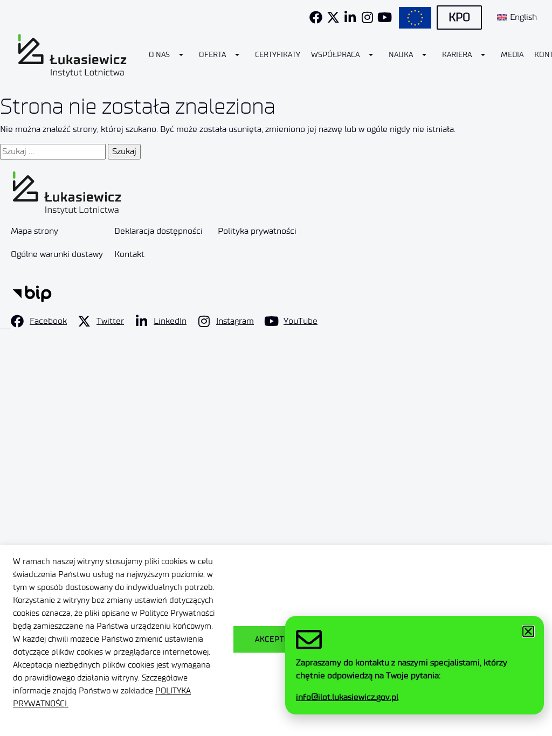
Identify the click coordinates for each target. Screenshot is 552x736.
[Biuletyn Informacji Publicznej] (32, 293)
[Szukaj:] (53, 151)
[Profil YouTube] (384, 17)
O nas (159, 54)
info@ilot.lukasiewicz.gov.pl (347, 697)
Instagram (235, 321)
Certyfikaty (277, 54)
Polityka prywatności (257, 231)
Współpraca (335, 54)
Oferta (212, 54)
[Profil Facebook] (315, 17)
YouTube (301, 321)
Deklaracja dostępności (158, 231)
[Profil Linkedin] (350, 17)
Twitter (110, 321)
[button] (528, 631)
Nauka (401, 54)
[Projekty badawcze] (415, 18)
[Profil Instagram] (367, 17)
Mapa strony (34, 231)
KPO (459, 17)
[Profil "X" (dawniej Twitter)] (333, 17)
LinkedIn (170, 321)
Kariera (457, 54)
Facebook (48, 321)
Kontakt (129, 254)
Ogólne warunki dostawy (57, 254)
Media (512, 54)
